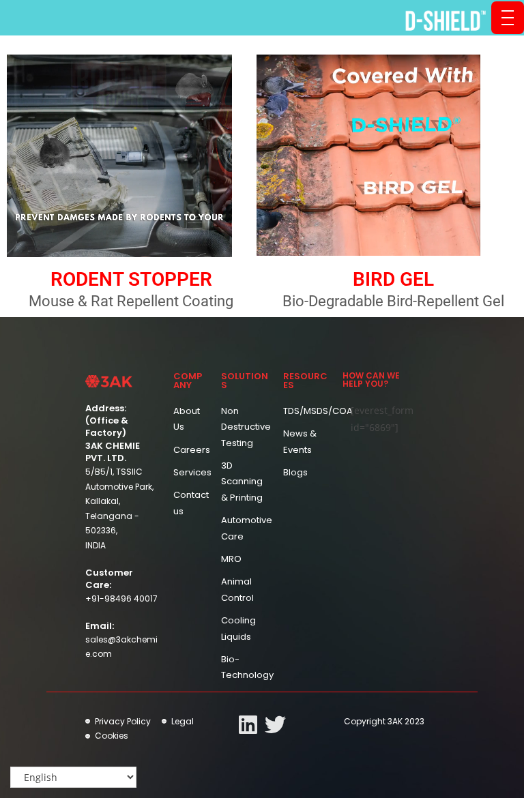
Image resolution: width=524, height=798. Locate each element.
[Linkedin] (248, 724)
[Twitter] (275, 724)
